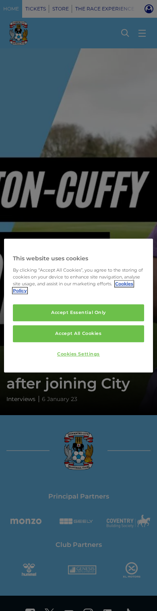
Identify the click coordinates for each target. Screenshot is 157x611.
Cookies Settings (78, 354)
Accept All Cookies (78, 333)
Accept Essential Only (78, 312)
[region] (78, 305)
